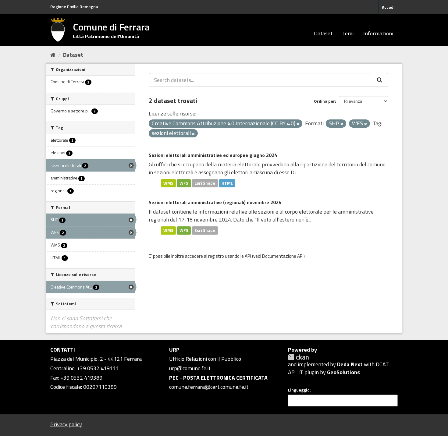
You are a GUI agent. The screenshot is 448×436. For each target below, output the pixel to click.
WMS (168, 183)
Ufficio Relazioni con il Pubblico (205, 359)
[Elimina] (298, 124)
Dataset (323, 33)
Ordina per (324, 101)
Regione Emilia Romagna (74, 6)
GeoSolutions (343, 372)
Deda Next (350, 364)
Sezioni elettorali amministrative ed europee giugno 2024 (213, 155)
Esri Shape (204, 183)
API (248, 256)
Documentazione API (283, 256)
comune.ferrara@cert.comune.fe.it (208, 387)
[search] (380, 80)
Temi (348, 33)
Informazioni (378, 33)
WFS (184, 183)
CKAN (298, 357)
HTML (227, 183)
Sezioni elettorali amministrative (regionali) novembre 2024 (215, 202)
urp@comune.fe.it (190, 368)
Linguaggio (299, 390)
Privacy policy (66, 424)
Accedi (388, 7)
